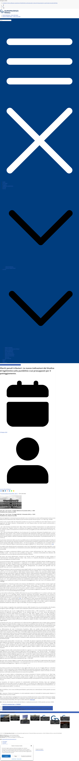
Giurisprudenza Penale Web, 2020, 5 (9, 493)
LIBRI (3, 361)
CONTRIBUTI (3, 365)
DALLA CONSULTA (9, 350)
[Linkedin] (5, 491)
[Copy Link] (14, 491)
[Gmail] (7, 491)
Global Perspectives (9, 355)
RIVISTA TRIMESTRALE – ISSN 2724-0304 (11, 16)
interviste (7, 357)
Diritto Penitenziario (9, 354)
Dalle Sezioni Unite (9, 353)
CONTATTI (4, 362)
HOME (3, 182)
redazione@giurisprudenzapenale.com (9, 739)
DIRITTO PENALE (8, 347)
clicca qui (32, 699)
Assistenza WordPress (39, 750)
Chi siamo (4, 741)
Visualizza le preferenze (26, 756)
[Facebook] (1, 491)
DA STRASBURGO (9, 351)
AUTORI (4, 187)
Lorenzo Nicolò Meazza (5, 489)
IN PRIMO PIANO (17, 365)
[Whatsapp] (11, 491)
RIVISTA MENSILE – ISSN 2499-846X (10, 15)
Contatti (4, 743)
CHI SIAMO (4, 183)
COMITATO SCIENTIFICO (7, 186)
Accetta (6, 756)
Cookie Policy (14, 758)
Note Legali (5, 744)
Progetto (4, 184)
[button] (31, 745)
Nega (16, 756)
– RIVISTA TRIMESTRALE (10, 268)
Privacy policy (19, 758)
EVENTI (4, 359)
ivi (52, 544)
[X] (3, 491)
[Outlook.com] (9, 491)
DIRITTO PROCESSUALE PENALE (12, 349)
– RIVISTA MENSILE (9, 267)
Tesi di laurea (8, 358)
